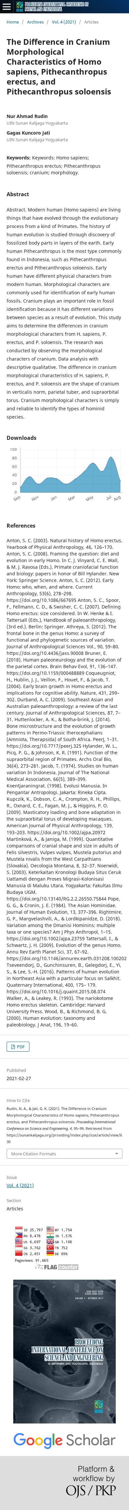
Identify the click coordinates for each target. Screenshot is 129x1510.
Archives (35, 22)
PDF (20, 1047)
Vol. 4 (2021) (64, 22)
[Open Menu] (6, 6)
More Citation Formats (33, 1154)
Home (13, 22)
